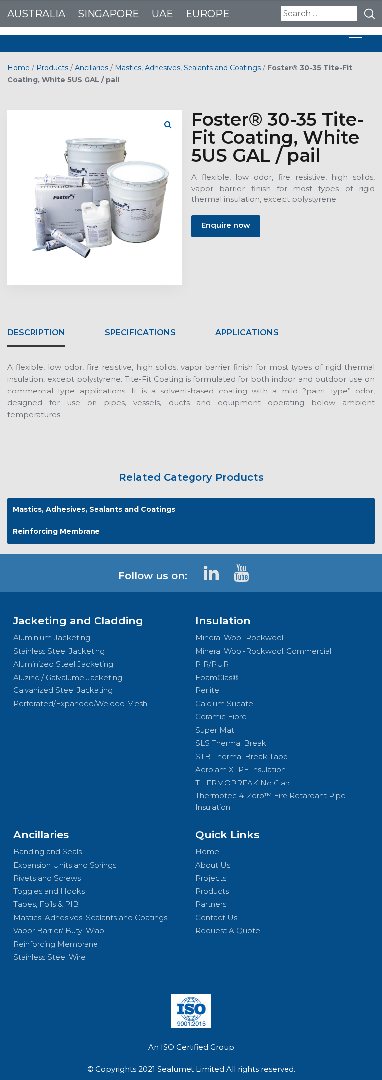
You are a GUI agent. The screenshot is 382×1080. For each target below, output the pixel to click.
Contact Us (216, 917)
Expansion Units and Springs (64, 865)
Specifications (140, 332)
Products (52, 67)
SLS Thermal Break (230, 743)
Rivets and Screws (47, 878)
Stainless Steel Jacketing (59, 651)
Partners (210, 904)
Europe (208, 14)
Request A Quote (227, 930)
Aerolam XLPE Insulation (240, 769)
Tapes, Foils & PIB (46, 904)
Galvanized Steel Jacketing (63, 690)
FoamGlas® (217, 677)
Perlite (207, 690)
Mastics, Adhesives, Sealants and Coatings (188, 67)
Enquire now (225, 225)
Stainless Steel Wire (49, 957)
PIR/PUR (212, 664)
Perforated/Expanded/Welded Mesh (80, 703)
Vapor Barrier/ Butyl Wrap (58, 930)
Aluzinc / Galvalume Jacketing (67, 677)
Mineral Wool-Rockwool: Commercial (263, 651)
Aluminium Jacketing (51, 637)
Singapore (108, 14)
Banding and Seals (47, 851)
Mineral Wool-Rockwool (239, 637)
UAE (162, 14)
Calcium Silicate (224, 703)
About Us (212, 865)
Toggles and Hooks (49, 891)
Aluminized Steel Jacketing (63, 664)
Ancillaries (91, 67)
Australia (36, 14)
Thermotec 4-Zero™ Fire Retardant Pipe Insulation (270, 801)
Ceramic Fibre (221, 716)
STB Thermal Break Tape (241, 756)
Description (36, 332)
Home (18, 67)
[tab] (36, 332)
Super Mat (214, 730)
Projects (210, 878)
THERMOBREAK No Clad (242, 782)
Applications (247, 332)
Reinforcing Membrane (56, 531)
